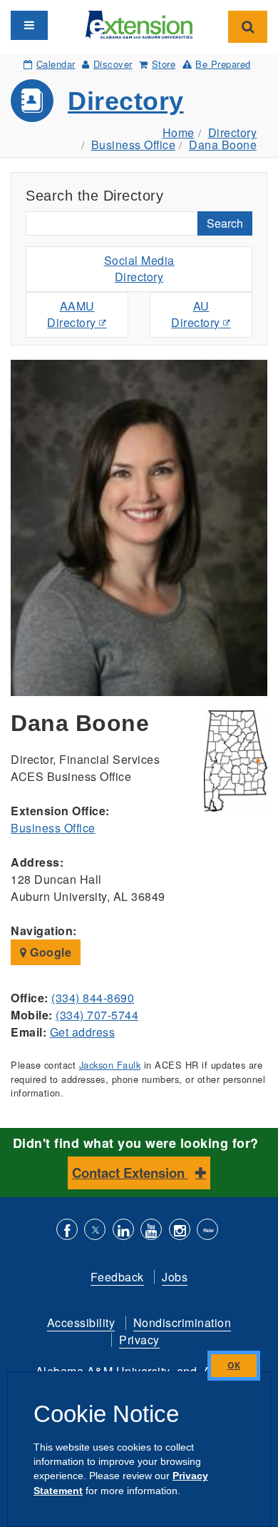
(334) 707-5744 (97, 1015)
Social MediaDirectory (139, 268)
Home (179, 132)
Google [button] (49, 952)
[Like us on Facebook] (67, 1231)
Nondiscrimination (182, 1322)
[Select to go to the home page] (139, 23)
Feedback (117, 1277)
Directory (126, 101)
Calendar (56, 64)
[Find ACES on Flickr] (207, 1231)
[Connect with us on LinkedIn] (123, 1231)
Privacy (139, 1339)
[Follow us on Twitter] (94, 1231)
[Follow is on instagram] (179, 1231)
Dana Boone (223, 144)
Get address (82, 1032)
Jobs (174, 1277)
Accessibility (81, 1322)
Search (225, 223)
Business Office (133, 144)
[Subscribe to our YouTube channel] (151, 1231)
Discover (113, 64)
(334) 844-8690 (92, 997)
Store (163, 64)
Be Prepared (223, 64)
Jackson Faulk (110, 1065)
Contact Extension (130, 1172)
